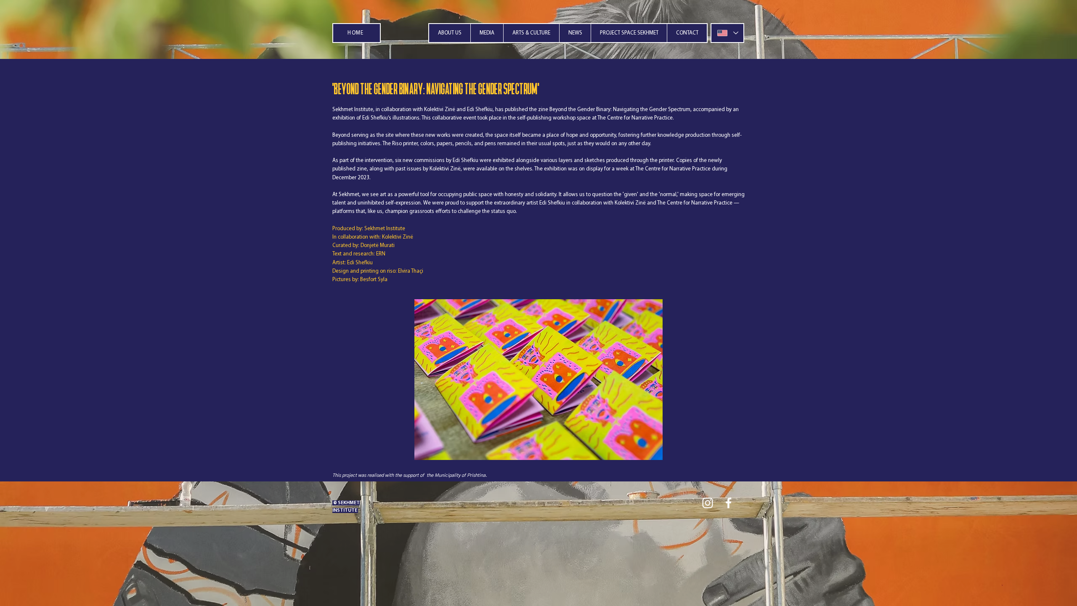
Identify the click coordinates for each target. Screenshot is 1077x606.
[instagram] (707, 503)
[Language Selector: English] (727, 33)
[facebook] (728, 503)
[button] (486, 33)
